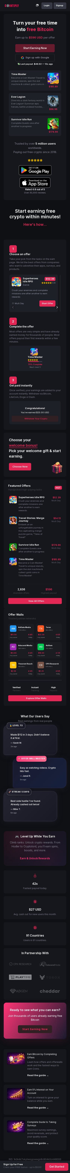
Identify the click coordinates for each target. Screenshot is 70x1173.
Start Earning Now (35, 1029)
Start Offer (47, 303)
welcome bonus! (23, 445)
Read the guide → (38, 1075)
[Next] (57, 307)
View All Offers (36, 601)
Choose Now (20, 466)
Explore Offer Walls (36, 698)
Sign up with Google (37, 57)
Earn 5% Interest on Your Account (40, 1091)
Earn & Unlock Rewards (35, 858)
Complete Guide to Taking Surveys (41, 1124)
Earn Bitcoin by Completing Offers (42, 1056)
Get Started (56, 1166)
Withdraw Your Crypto (35, 418)
